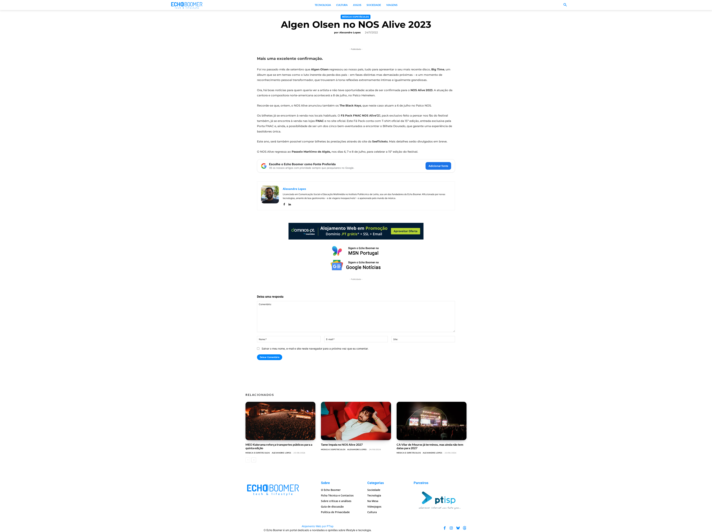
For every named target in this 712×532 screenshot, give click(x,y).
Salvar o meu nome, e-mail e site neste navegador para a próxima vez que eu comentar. (315, 348)
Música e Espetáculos (355, 16)
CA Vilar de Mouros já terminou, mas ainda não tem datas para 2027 (430, 446)
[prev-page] (247, 460)
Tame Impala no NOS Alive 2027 (342, 444)
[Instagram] (451, 528)
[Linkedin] (289, 203)
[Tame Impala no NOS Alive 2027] (356, 421)
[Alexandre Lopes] (270, 196)
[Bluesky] (458, 528)
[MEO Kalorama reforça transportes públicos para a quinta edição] (280, 421)
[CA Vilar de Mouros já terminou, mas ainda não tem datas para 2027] (432, 421)
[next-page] (253, 460)
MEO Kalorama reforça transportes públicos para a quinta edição (278, 446)
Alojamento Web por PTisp (318, 526)
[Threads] (465, 528)
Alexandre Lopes (350, 32)
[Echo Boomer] (186, 5)
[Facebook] (284, 203)
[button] (565, 5)
